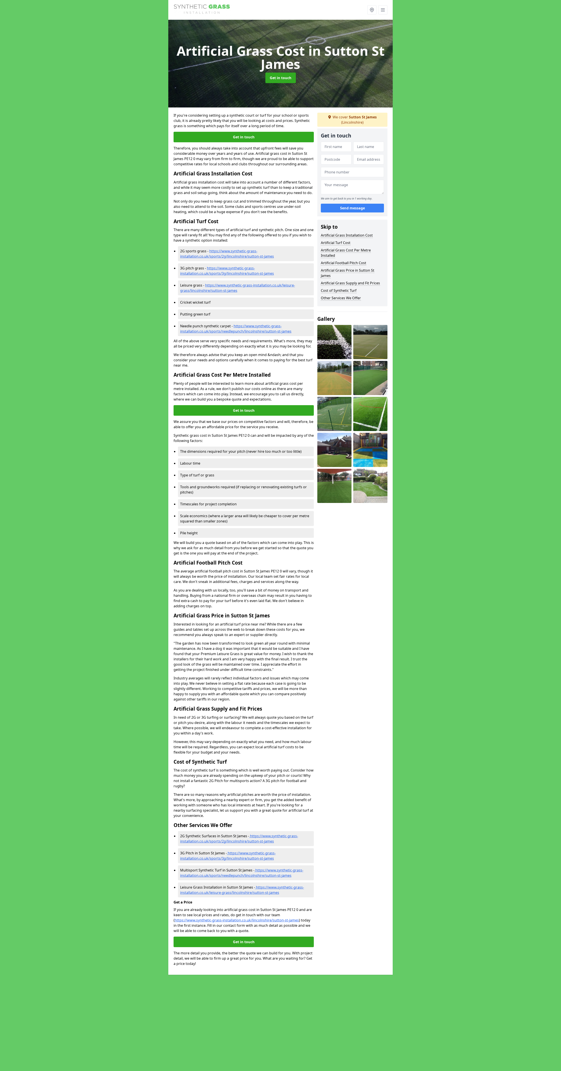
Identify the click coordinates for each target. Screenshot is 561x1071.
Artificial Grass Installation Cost (347, 235)
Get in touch (280, 77)
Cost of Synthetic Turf (339, 290)
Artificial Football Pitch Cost (343, 262)
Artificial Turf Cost (335, 242)
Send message (352, 208)
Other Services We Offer (341, 298)
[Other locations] (371, 9)
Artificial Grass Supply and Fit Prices (350, 283)
